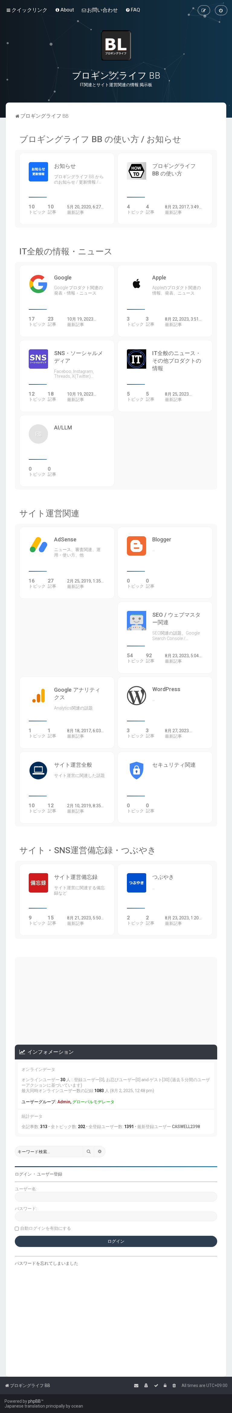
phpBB (34, 1401)
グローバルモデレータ (93, 1101)
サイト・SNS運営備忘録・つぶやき (87, 850)
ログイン (23, 1174)
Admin (63, 1101)
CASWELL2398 (186, 1126)
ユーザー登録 (49, 1174)
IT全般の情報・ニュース (66, 251)
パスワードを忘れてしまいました (46, 1263)
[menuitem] (64, 9)
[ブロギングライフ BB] (116, 45)
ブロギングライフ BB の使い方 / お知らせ (100, 139)
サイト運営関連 (49, 513)
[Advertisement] (116, 999)
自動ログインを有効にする (45, 1228)
